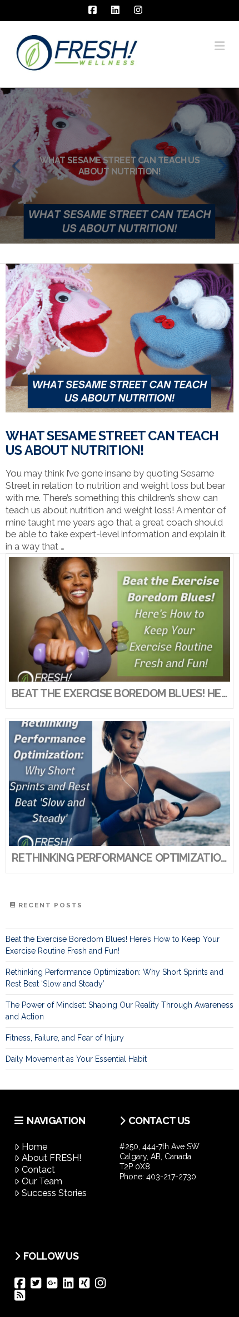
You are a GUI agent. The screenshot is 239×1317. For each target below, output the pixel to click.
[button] (220, 46)
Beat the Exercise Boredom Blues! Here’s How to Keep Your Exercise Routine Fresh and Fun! (113, 945)
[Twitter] (39, 1283)
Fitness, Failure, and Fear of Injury (65, 1037)
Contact (38, 1169)
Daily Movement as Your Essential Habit (76, 1058)
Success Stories (54, 1193)
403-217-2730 (171, 1176)
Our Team (42, 1181)
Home (34, 1146)
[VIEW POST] (119, 338)
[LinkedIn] (71, 1283)
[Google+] (55, 1283)
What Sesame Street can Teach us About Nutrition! (112, 443)
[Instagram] (103, 1283)
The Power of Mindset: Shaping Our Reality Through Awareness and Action (119, 1010)
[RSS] (22, 1295)
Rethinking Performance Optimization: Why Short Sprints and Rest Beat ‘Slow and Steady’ (114, 978)
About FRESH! (51, 1158)
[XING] (87, 1283)
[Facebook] (22, 1283)
